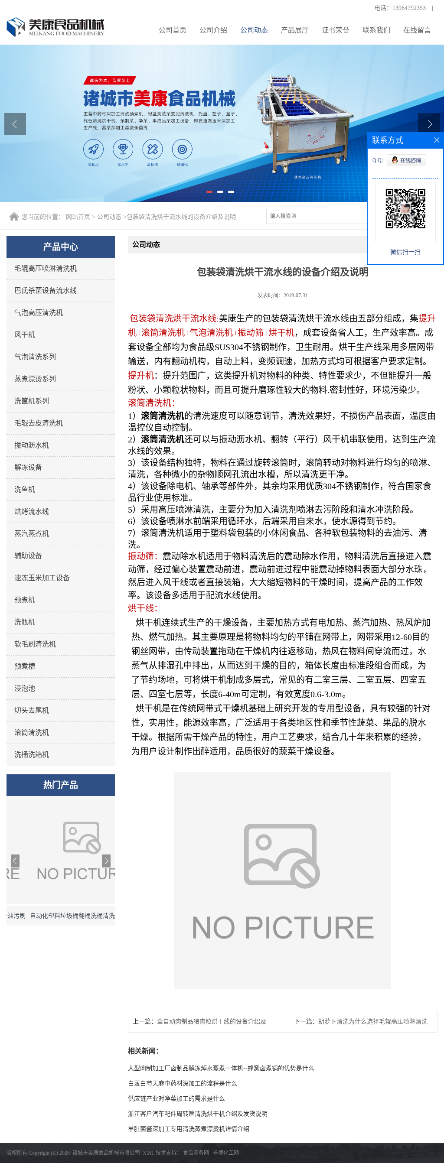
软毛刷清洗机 (35, 644)
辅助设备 (28, 555)
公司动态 (254, 30)
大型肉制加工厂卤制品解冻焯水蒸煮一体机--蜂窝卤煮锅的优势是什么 (221, 1068)
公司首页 (172, 30)
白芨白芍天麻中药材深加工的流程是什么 (182, 1083)
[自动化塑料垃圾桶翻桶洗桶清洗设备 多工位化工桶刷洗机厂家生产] (61, 903)
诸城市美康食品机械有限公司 (106, 1153)
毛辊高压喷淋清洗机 (45, 268)
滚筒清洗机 (31, 732)
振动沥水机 (31, 445)
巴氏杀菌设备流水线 (45, 290)
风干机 (24, 334)
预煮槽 (24, 666)
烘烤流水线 (31, 511)
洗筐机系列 (31, 401)
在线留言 (417, 30)
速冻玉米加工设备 (42, 578)
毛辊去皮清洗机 (38, 423)
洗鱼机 (24, 489)
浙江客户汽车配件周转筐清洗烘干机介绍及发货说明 (198, 1114)
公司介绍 (213, 30)
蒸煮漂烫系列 (35, 379)
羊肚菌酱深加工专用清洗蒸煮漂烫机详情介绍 (188, 1129)
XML (148, 1153)
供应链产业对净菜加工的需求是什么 (176, 1098)
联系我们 (376, 30)
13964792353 (409, 8)
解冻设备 (28, 467)
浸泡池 (24, 688)
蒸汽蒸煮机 (31, 533)
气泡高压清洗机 (38, 312)
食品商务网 (196, 1153)
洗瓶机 (24, 622)
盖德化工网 (226, 1153)
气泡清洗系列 (35, 357)
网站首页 (78, 217)
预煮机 (24, 600)
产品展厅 (295, 30)
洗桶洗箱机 (31, 754)
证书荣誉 (335, 30)
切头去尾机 (31, 710)
